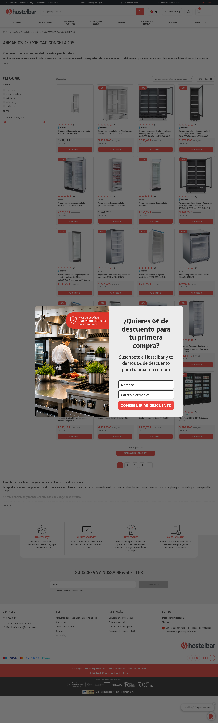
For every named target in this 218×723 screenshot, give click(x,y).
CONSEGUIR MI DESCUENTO (146, 405)
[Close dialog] (180, 309)
